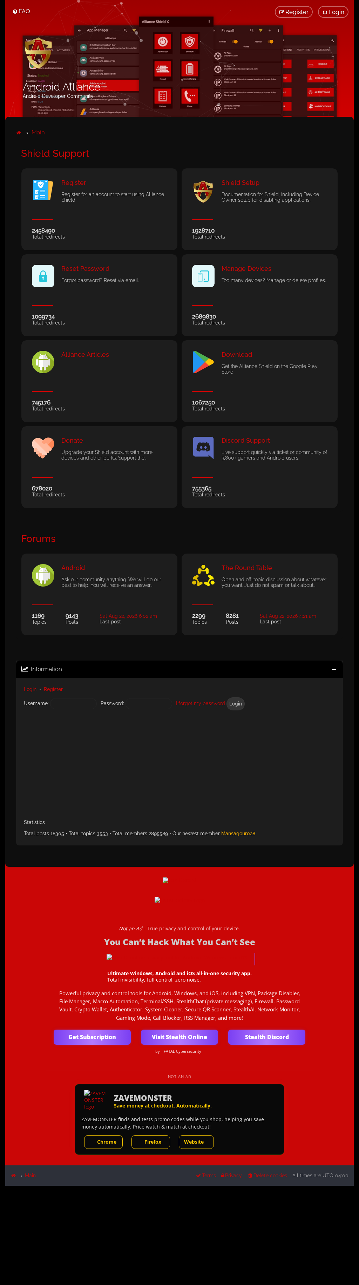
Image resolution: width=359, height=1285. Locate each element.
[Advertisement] (179, 765)
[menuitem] (21, 11)
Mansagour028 (238, 833)
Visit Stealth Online (179, 1037)
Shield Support (55, 153)
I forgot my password (200, 703)
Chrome (106, 1141)
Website (194, 1141)
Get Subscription (92, 1037)
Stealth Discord (267, 1037)
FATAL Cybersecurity (182, 1051)
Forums (38, 538)
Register (53, 689)
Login (30, 689)
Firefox (152, 1141)
